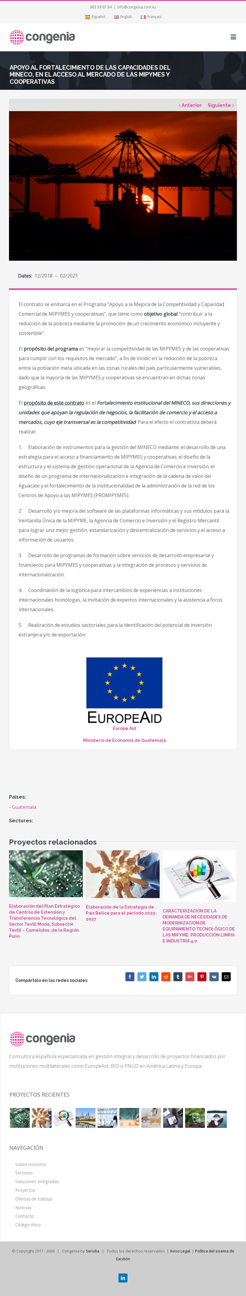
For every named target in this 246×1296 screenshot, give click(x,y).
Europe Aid (124, 728)
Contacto (24, 1216)
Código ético (28, 1225)
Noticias (23, 1207)
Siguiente (219, 105)
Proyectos (25, 1190)
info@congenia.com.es (136, 7)
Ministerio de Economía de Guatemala (124, 740)
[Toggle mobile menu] (234, 37)
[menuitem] (95, 16)
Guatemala (24, 807)
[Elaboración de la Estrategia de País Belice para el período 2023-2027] (123, 874)
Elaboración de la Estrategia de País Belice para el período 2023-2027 (121, 913)
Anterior (192, 105)
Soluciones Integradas (37, 1181)
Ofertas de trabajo (33, 1199)
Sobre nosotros (30, 1164)
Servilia (92, 1251)
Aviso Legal (180, 1251)
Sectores (24, 1173)
